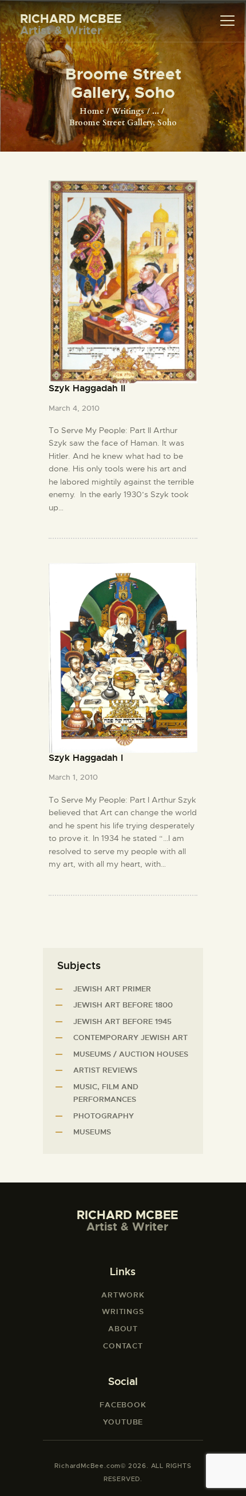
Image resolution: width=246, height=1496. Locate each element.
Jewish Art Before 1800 (123, 1005)
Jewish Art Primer (112, 989)
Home (92, 111)
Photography (103, 1116)
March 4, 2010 (74, 408)
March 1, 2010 (73, 777)
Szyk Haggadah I (86, 758)
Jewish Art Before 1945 (122, 1021)
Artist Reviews (105, 1070)
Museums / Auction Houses (130, 1054)
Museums (92, 1132)
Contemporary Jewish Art (130, 1037)
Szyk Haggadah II (87, 388)
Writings (128, 111)
